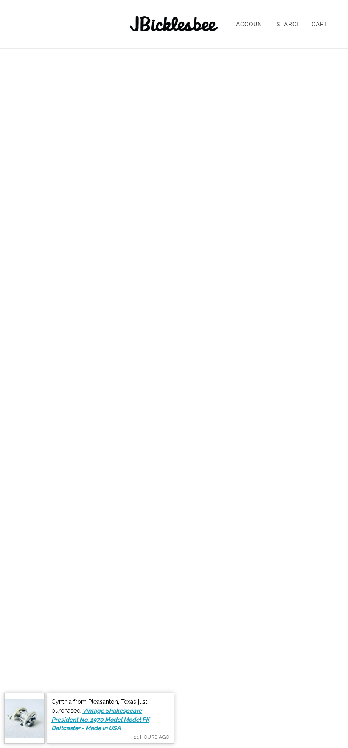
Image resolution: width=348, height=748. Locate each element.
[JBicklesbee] (174, 24)
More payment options (281, 242)
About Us (271, 612)
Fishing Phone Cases (289, 642)
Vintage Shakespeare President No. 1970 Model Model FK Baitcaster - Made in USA (100, 719)
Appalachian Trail (284, 622)
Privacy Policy (170, 663)
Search (288, 24)
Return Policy (168, 642)
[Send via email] (279, 325)
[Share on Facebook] (239, 325)
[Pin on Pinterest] (266, 325)
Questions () (102, 465)
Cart (320, 24)
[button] (293, 325)
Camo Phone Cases (287, 632)
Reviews (161, 622)
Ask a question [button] (174, 433)
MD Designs (276, 653)
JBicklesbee (255, 120)
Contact (269, 673)
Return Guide (168, 653)
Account (251, 24)
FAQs (157, 612)
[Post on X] (252, 325)
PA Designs (275, 663)
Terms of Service (174, 632)
